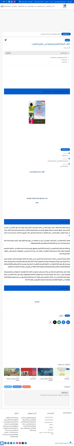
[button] (63, 322)
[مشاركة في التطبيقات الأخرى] (50, 322)
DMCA (51, 424)
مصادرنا (46, 2)
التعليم (67, 40)
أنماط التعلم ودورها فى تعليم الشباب (58, 57)
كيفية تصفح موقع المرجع (60, 2)
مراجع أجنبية (7, 6)
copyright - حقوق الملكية (26, 2)
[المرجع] (65, 6)
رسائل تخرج (14, 6)
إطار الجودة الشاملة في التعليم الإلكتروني (57, 161)
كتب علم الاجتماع (32, 6)
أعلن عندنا (50, 429)
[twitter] (17, 2)
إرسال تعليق (64, 393)
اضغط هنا (37, 302)
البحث (51, 2)
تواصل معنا (69, 2)
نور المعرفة (65, 156)
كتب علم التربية (41, 6)
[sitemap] (5, 443)
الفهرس (51, 427)
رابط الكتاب (64, 62)
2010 (37, 202)
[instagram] (12, 2)
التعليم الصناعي (64, 166)
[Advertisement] (37, 21)
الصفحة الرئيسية (49, 417)
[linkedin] (4, 2)
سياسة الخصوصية (48, 422)
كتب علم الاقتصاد (22, 6)
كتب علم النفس (50, 6)
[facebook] (20, 2)
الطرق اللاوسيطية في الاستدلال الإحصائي (50, 34)
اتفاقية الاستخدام (49, 419)
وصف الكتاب (64, 60)
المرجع (56, 443)
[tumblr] (6, 2)
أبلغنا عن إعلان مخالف (38, 2)
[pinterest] (14, 2)
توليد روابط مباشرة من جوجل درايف (46, 433)
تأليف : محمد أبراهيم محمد (37, 172)
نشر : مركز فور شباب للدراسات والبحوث (37, 198)
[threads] (1, 2)
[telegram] (9, 2)
